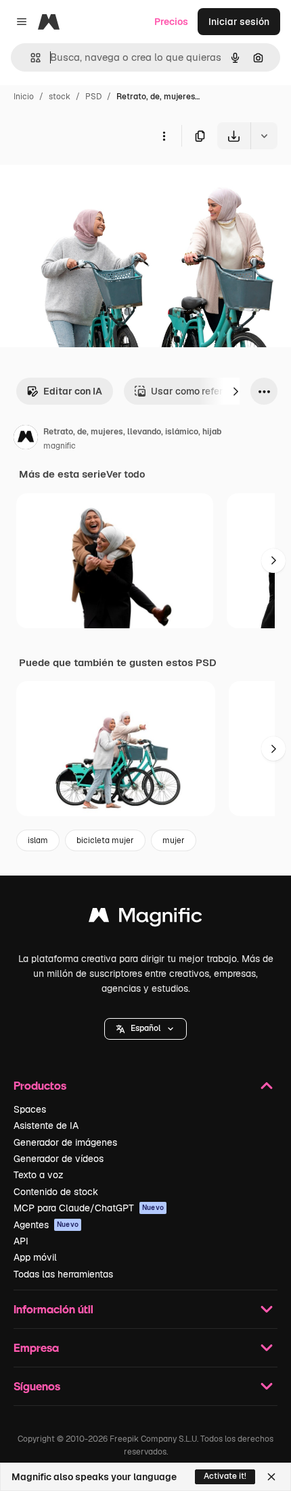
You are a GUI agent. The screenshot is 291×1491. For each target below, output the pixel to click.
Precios (171, 22)
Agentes (46, 1225)
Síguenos (37, 1386)
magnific (59, 445)
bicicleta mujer (105, 840)
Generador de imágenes (65, 1142)
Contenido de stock (56, 1192)
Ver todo (125, 474)
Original (87, 180)
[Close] (271, 1477)
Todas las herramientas (63, 1274)
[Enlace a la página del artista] (26, 439)
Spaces (30, 1109)
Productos (40, 1085)
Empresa (36, 1347)
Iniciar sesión (238, 22)
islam (38, 840)
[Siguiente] (235, 391)
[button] (145, 1029)
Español (145, 1028)
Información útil (53, 1309)
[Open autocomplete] (30, 58)
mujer (173, 840)
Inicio (24, 96)
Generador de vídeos (59, 1159)
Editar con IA (72, 391)
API (21, 1241)
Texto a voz (39, 1175)
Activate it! (225, 1476)
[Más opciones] (163, 135)
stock (59, 96)
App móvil (35, 1257)
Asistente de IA (46, 1125)
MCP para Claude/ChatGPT (89, 1208)
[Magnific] (145, 918)
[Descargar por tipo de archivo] (263, 135)
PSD (93, 96)
